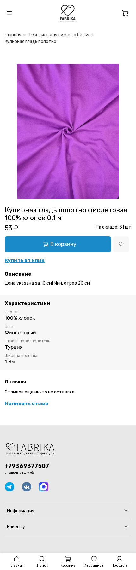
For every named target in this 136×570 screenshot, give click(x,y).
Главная (13, 35)
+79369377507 (27, 465)
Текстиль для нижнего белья (58, 35)
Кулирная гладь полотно (30, 41)
